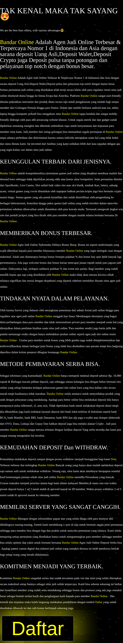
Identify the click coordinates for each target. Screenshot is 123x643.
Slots (113, 459)
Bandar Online (17, 42)
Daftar (99, 602)
